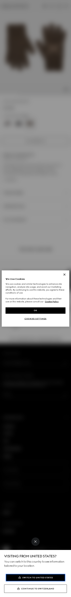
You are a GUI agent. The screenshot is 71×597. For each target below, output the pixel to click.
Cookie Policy (52, 301)
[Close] (35, 541)
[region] (35, 298)
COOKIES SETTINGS (35, 319)
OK (35, 310)
